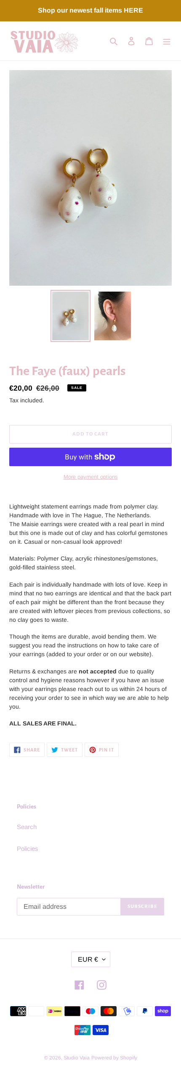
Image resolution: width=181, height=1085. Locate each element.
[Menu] (167, 41)
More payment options (91, 477)
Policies (27, 848)
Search (27, 826)
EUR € (88, 959)
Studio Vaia (77, 1058)
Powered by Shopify (114, 1058)
